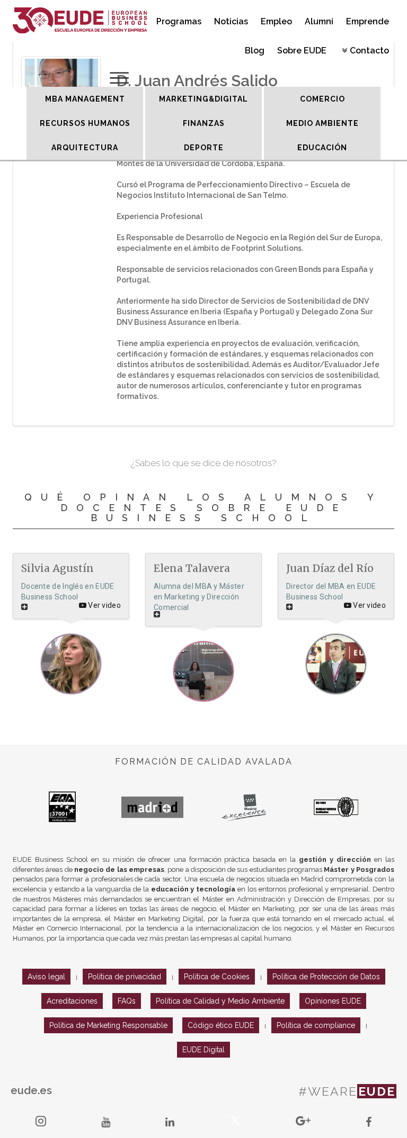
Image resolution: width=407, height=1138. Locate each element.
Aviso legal (46, 976)
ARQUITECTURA (84, 147)
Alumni (319, 21)
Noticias (231, 21)
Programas (178, 21)
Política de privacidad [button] (124, 976)
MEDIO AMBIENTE (322, 123)
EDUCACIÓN (322, 147)
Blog (254, 50)
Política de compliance (316, 1025)
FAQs (127, 1001)
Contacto (369, 50)
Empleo (276, 21)
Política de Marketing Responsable (108, 1025)
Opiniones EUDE (333, 1001)
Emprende (367, 21)
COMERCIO (322, 99)
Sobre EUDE (301, 50)
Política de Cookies (217, 976)
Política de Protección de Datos (326, 976)
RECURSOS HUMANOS (85, 123)
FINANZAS (204, 123)
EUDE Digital (203, 1049)
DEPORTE (204, 147)
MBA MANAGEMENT (85, 99)
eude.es (31, 1090)
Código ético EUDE (221, 1025)
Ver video (103, 605)
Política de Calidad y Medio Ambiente (220, 1001)
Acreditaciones (72, 1001)
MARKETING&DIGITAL (203, 99)
